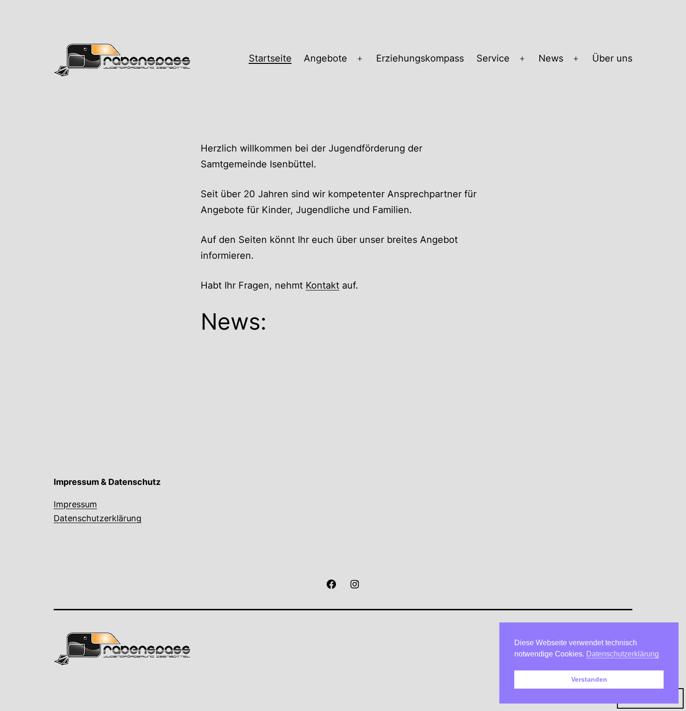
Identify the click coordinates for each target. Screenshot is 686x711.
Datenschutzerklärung (97, 518)
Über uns (612, 58)
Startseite (270, 58)
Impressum (75, 504)
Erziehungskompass (420, 58)
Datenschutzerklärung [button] (622, 654)
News (551, 58)
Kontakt (322, 285)
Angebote (325, 58)
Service (493, 58)
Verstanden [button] (589, 679)
